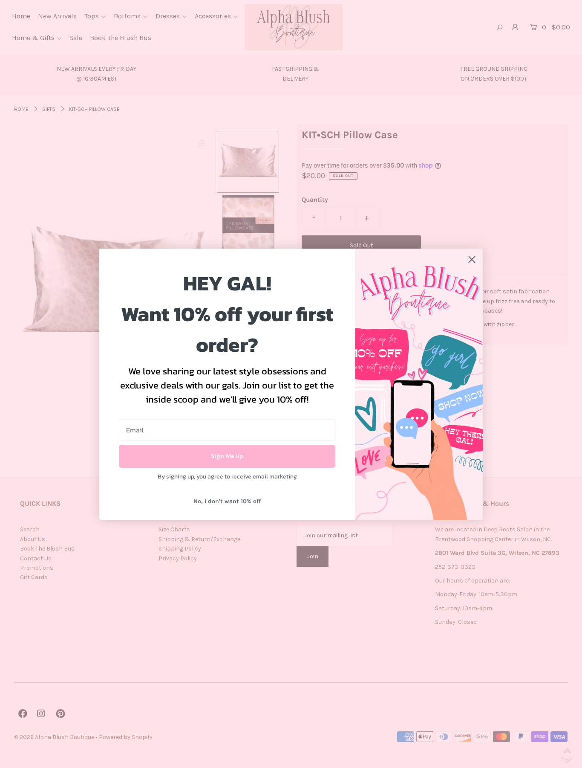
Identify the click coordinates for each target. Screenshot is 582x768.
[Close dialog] (471, 259)
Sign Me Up (227, 456)
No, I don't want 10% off (227, 501)
